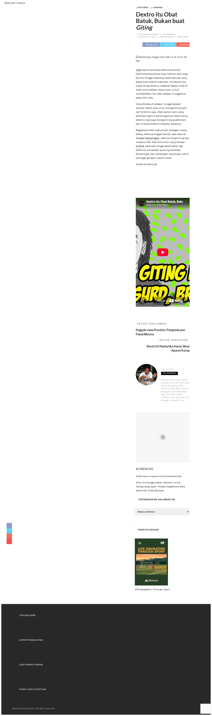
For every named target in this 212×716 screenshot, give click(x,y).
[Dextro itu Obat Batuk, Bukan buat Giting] (163, 59)
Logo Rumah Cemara (31, 665)
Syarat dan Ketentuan (32, 689)
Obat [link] (139, 70)
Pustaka (49, 9)
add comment (166, 37)
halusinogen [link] (152, 138)
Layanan (157, 7)
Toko (111, 9)
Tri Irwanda (169, 34)
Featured (143, 7)
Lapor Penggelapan (31, 640)
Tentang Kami (70, 9)
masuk (154, 476)
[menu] (198, 7)
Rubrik (125, 9)
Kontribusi (94, 9)
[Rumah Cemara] (15, 3)
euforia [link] (140, 146)
